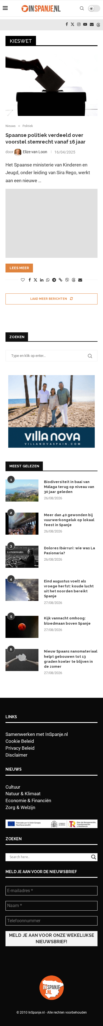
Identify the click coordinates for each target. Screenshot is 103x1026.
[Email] (92, 24)
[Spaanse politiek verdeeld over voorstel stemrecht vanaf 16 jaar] (51, 85)
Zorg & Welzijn (20, 807)
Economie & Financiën (28, 800)
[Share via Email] (80, 280)
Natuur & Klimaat (23, 793)
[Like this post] (23, 280)
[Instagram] (78, 24)
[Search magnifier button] (94, 857)
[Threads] (98, 24)
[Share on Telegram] (54, 280)
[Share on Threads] (74, 279)
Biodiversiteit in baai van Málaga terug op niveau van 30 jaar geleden (69, 487)
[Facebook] (67, 24)
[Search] (82, 8)
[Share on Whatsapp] (47, 280)
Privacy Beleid (20, 748)
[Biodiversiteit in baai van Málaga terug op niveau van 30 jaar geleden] (21, 490)
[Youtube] (85, 24)
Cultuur (12, 787)
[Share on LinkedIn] (41, 280)
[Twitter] (72, 24)
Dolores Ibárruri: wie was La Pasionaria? (69, 550)
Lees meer (19, 268)
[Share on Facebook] (30, 280)
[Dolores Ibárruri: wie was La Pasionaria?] (21, 557)
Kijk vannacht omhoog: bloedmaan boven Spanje (67, 620)
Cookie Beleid (19, 741)
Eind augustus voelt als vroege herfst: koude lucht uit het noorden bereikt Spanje (69, 588)
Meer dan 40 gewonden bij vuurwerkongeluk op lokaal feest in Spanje (69, 520)
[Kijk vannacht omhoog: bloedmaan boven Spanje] (21, 627)
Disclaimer (16, 755)
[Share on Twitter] (35, 279)
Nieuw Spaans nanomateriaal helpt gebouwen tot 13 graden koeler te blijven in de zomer (70, 659)
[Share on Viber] (67, 279)
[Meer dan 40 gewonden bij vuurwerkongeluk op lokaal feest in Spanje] (21, 524)
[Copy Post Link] (60, 280)
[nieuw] (51, 378)
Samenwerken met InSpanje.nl (36, 734)
